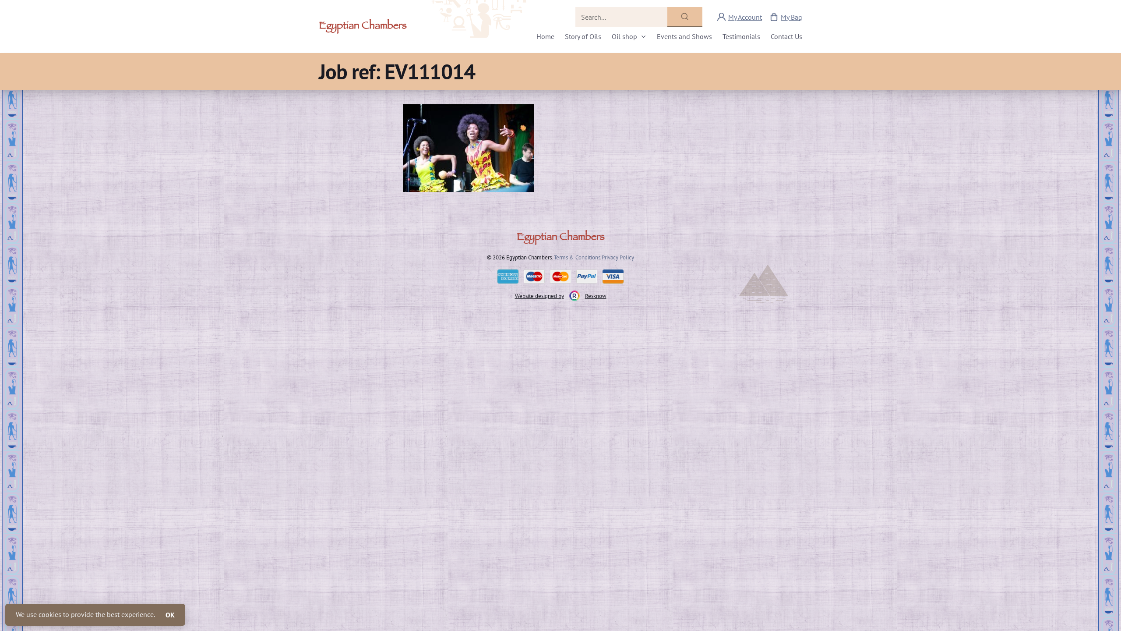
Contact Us (786, 36)
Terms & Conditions (577, 257)
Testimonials (741, 36)
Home (545, 36)
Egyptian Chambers (363, 27)
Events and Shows (684, 36)
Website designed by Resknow (560, 296)
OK (170, 614)
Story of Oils (583, 36)
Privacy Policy (618, 257)
